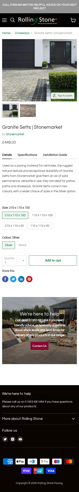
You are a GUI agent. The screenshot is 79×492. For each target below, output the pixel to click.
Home (6, 33)
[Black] (23, 250)
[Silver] (9, 250)
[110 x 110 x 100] (42, 220)
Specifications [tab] (27, 154)
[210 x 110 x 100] (15, 220)
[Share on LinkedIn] (21, 279)
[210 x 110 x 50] (15, 230)
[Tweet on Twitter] (13, 279)
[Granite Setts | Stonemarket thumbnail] (10, 110)
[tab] (55, 156)
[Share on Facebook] (5, 279)
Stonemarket (15, 134)
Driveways (22, 33)
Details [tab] (7, 154)
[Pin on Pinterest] (29, 279)
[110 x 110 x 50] (40, 230)
